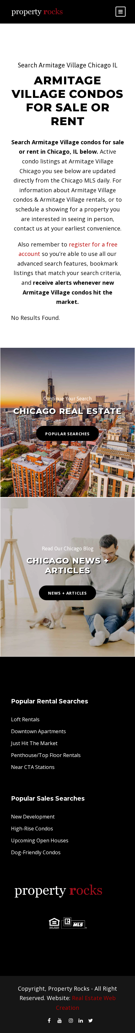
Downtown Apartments (38, 731)
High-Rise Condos (32, 828)
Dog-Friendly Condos (36, 852)
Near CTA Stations (33, 767)
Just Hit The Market (34, 743)
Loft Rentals (25, 719)
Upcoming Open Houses (39, 840)
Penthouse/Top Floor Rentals (46, 755)
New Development (33, 816)
